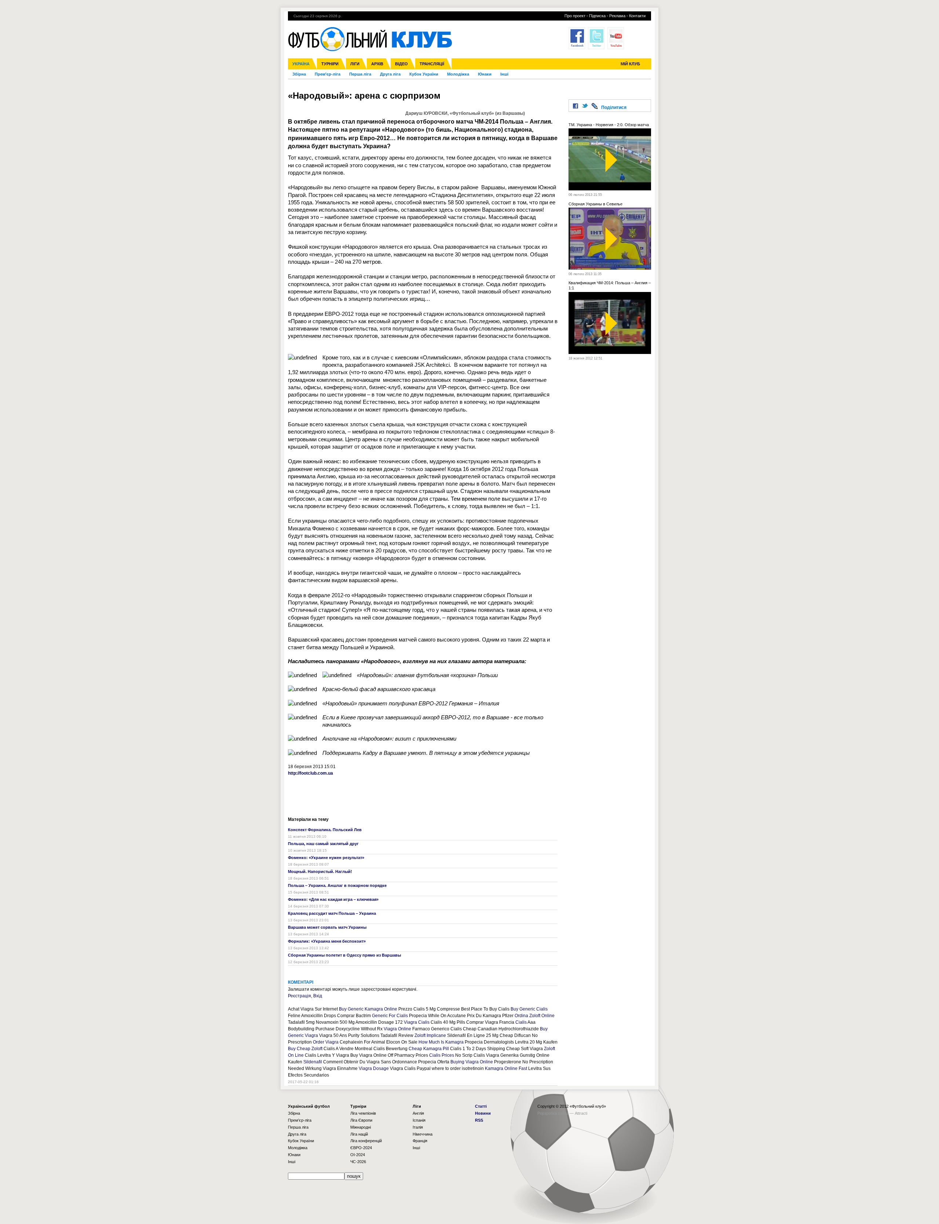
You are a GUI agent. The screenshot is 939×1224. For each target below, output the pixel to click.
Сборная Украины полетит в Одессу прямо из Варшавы (344, 955)
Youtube (615, 38)
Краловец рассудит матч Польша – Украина (332, 913)
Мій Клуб (630, 64)
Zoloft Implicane (430, 1035)
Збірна (299, 74)
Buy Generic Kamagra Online (368, 1009)
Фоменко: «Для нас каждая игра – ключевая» (333, 899)
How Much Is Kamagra (441, 1042)
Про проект (575, 16)
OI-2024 (357, 1154)
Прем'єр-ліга (327, 74)
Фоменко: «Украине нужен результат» (326, 857)
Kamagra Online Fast (506, 1068)
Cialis (521, 1022)
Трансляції (432, 64)
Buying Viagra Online (471, 1061)
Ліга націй (359, 1134)
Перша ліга (360, 74)
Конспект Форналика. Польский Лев (325, 829)
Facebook (577, 38)
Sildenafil (312, 1061)
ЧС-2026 (358, 1161)
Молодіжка (458, 74)
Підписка (597, 16)
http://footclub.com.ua (310, 773)
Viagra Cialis (417, 1022)
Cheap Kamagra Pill (429, 1048)
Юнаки (485, 74)
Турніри (330, 64)
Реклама (617, 16)
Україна (301, 64)
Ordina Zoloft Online (535, 1015)
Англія (418, 1113)
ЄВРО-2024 (361, 1148)
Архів (377, 64)
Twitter (596, 38)
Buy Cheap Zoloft (305, 1048)
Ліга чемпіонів (363, 1113)
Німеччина (422, 1134)
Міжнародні (360, 1127)
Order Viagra (326, 1042)
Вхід (317, 995)
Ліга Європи (361, 1120)
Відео (401, 64)
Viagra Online (397, 1028)
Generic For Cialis (390, 1015)
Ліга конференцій (366, 1141)
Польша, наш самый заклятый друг (323, 843)
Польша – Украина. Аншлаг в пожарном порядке (337, 885)
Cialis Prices (441, 1055)
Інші (504, 74)
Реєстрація (299, 995)
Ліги (354, 64)
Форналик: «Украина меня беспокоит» (327, 941)
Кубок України (423, 74)
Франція (420, 1141)
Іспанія (419, 1120)
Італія (418, 1127)
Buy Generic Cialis (529, 1009)
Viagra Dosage (374, 1068)
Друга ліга (390, 74)
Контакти (637, 16)
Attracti (581, 1113)
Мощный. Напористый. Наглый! (320, 871)
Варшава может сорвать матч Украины (327, 927)
